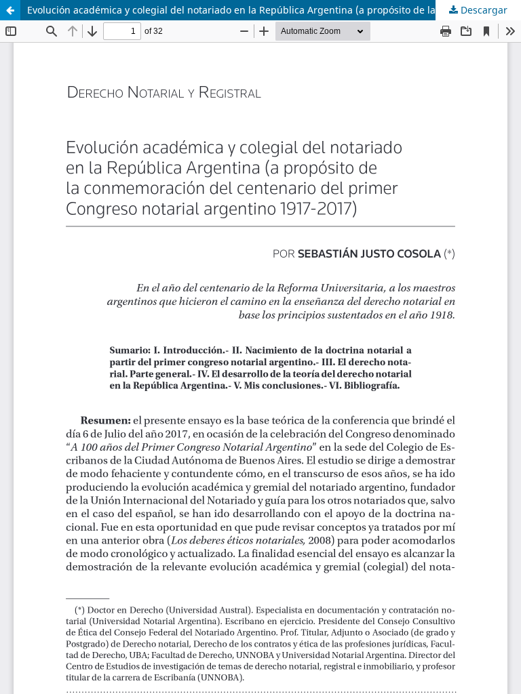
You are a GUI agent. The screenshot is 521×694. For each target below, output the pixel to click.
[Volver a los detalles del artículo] (10, 10)
